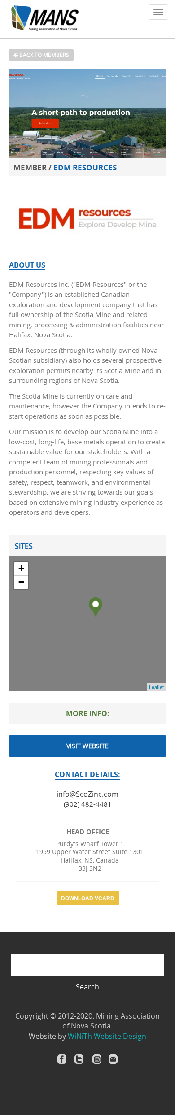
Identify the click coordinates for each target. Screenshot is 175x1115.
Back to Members (43, 54)
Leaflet (156, 686)
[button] (158, 12)
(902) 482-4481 (88, 803)
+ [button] (21, 568)
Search (87, 987)
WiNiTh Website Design (107, 1036)
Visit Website (87, 746)
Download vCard (87, 898)
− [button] (21, 582)
